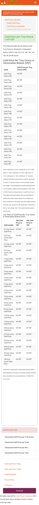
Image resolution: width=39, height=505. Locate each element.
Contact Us (8, 485)
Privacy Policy (9, 480)
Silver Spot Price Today (12, 469)
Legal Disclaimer (10, 474)
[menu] (35, 2)
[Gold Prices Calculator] (12, 2)
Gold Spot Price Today (12, 464)
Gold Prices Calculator (24, 496)
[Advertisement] (19, 404)
